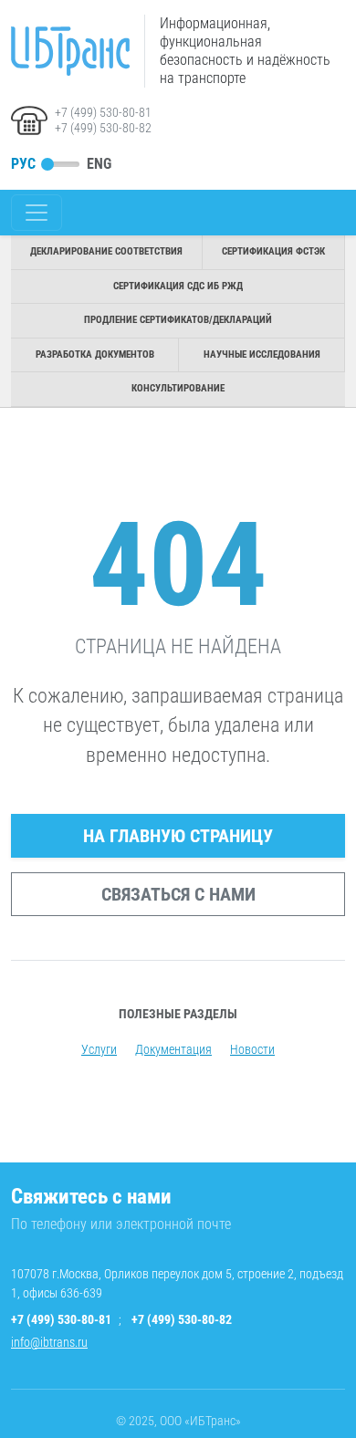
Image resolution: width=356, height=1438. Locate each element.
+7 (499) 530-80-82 (103, 127)
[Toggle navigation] (36, 212)
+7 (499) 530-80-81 (103, 112)
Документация (173, 1049)
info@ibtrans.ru (49, 1342)
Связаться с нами (178, 894)
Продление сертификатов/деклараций (178, 320)
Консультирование (178, 388)
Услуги (99, 1049)
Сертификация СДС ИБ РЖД (178, 286)
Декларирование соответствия (106, 251)
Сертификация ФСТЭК (273, 251)
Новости (252, 1049)
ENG (99, 163)
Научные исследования (262, 354)
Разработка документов (95, 354)
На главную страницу (178, 836)
